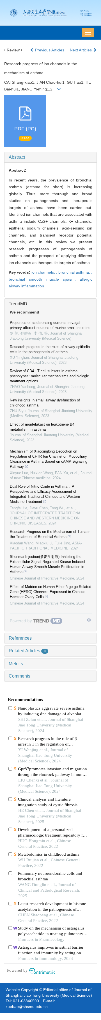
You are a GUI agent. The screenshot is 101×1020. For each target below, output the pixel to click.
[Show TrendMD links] (89, 620)
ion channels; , (44, 272)
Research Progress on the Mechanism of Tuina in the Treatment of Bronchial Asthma (50, 534)
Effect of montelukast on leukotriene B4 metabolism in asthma (42, 426)
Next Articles (81, 50)
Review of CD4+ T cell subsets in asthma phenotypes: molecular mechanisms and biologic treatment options (49, 376)
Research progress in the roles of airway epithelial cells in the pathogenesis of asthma (50, 349)
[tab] (50, 157)
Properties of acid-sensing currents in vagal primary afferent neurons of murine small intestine (50, 325)
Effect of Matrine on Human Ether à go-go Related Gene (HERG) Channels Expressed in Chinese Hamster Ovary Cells (50, 592)
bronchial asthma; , (75, 272)
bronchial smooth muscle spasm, (44, 279)
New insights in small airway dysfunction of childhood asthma (45, 402)
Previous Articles (49, 50)
